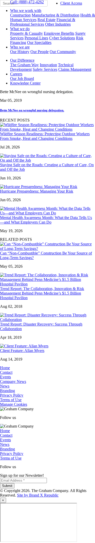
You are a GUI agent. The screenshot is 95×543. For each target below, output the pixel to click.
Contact (6, 372)
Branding (7, 390)
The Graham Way (24, 65)
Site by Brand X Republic (38, 495)
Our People (39, 51)
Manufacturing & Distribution (55, 15)
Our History (19, 51)
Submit (7, 486)
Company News (13, 381)
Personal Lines (36, 38)
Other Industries (58, 24)
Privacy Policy (11, 395)
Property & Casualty (26, 33)
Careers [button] (16, 74)
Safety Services (45, 69)
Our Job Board (22, 78)
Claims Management (74, 69)
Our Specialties (39, 42)
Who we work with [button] (25, 10)
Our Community (63, 51)
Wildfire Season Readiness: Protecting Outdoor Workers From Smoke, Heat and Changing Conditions (45, 136)
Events (5, 377)
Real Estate (46, 20)
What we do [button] (20, 29)
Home (5, 368)
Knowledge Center (25, 83)
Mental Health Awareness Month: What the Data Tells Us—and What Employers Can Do (46, 219)
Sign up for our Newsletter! (22, 475)
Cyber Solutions (62, 38)
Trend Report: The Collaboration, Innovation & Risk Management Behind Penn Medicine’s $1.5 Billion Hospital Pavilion (42, 293)
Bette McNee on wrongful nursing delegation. (32, 110)
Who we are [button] (20, 47)
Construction (20, 15)
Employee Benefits (59, 33)
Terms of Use (11, 400)
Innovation (48, 65)
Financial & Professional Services (42, 22)
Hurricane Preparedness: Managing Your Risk (36, 191)
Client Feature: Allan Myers (22, 350)
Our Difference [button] (22, 60)
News (4, 386)
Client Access (71, 3)
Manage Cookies (13, 404)
